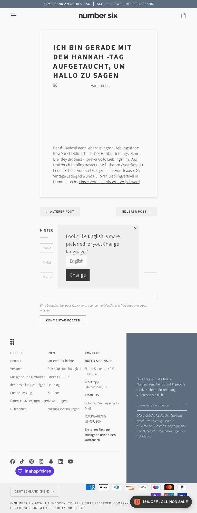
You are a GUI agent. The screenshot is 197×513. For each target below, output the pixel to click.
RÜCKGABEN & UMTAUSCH (95, 419)
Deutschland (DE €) (32, 491)
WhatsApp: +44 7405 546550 (95, 385)
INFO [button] (51, 353)
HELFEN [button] (16, 353)
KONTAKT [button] (92, 353)
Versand (16, 368)
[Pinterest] (31, 461)
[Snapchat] (51, 461)
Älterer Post (60, 211)
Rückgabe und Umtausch (27, 376)
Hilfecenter (18, 408)
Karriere (53, 392)
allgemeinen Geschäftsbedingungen (161, 426)
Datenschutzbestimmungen (162, 431)
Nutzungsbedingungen (64, 408)
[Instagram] (41, 461)
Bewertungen (57, 400)
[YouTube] (70, 461)
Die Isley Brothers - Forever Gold (79, 159)
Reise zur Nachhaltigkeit (64, 368)
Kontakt (15, 360)
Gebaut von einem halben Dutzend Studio (48, 508)
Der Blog (54, 384)
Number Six (23, 503)
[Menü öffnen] (18, 15)
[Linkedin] (60, 461)
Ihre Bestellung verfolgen (27, 384)
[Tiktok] (22, 461)
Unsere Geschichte (61, 360)
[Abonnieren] (182, 405)
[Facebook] (12, 461)
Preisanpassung (21, 392)
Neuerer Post (136, 211)
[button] (161, 502)
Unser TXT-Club (58, 376)
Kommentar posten (63, 320)
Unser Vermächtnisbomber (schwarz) (109, 182)
